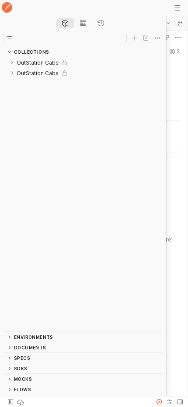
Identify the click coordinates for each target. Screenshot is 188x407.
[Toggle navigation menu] (177, 8)
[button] (180, 23)
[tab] (65, 23)
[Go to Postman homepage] (7, 8)
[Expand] (12, 62)
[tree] (83, 194)
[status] (21, 401)
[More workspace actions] (178, 37)
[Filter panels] (9, 38)
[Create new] (134, 38)
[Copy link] (166, 37)
